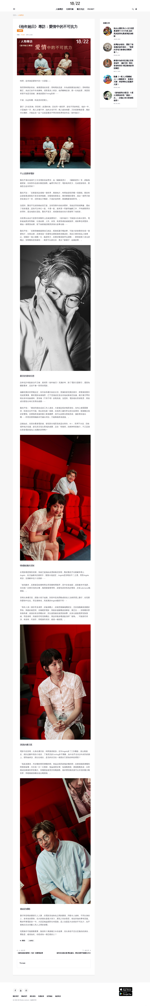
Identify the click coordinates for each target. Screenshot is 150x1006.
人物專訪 (59, 9)
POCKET (91, 9)
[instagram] (26, 990)
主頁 (14, 15)
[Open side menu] (14, 9)
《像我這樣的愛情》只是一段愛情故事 (30, 953)
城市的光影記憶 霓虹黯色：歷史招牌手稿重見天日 (74, 953)
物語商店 (58, 996)
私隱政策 (41, 996)
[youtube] (20, 990)
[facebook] (15, 990)
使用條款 (49, 996)
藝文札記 (80, 9)
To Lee (23, 34)
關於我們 (16, 996)
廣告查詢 (33, 996)
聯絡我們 (24, 996)
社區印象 (70, 9)
